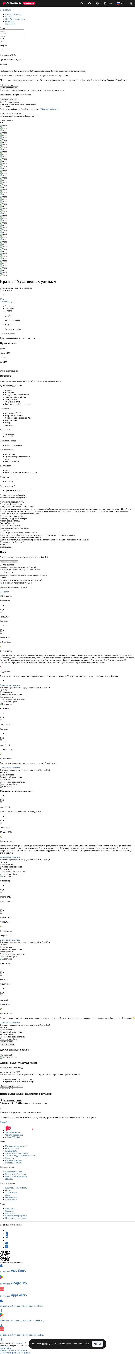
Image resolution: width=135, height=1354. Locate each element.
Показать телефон (8, 99)
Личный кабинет (13, 1132)
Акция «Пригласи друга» (16, 1153)
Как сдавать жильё (13, 1172)
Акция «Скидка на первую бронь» (20, 1156)
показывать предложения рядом (17, 583)
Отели (8, 1190)
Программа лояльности (15, 1218)
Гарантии (9, 1158)
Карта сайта (5, 1348)
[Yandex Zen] (6, 1247)
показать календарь (9, 562)
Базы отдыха (11, 1200)
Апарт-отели (11, 1192)
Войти (109, 3)
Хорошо (97, 1344)
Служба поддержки (14, 1135)
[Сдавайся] (81, 3)
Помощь (9, 1179)
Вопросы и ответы (13, 1163)
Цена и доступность (9, 88)
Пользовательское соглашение (13, 1350)
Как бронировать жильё (16, 1146)
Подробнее (5, 1122)
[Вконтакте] (6, 1240)
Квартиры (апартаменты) (16, 1188)
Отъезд (3, 33)
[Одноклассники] (6, 1234)
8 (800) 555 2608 (12, 1137)
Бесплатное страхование (16, 1176)
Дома (7, 1195)
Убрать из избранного (50, 109)
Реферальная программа (16, 1216)
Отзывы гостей (12, 1148)
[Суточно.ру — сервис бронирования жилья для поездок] (12, 3)
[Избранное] (97, 3)
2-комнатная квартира (10, 685)
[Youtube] (6, 1244)
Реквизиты (10, 1213)
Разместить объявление (15, 1174)
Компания (9, 1208)
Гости (2, 38)
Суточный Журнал (13, 1160)
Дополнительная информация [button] (13, 495)
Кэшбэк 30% (11, 1151)
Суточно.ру (19, 1343)
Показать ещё (6, 1042)
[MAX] (6, 1237)
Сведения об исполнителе (11, 1086)
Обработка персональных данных (15, 1353)
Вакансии (9, 1211)
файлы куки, (47, 1344)
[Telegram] (6, 1230)
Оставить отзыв (7, 1045)
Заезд (2, 28)
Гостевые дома (11, 1197)
